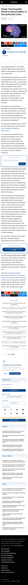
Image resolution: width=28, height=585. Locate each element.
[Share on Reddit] (11, 43)
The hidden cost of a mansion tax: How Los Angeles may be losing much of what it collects (13, 461)
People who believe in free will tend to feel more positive (13, 493)
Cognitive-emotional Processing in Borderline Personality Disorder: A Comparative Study (14, 337)
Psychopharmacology (8, 562)
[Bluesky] (17, 409)
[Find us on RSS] (11, 581)
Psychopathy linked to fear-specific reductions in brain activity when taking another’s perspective (14, 317)
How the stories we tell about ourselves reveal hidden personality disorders (13, 506)
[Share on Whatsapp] (14, 43)
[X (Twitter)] (11, 409)
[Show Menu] (1, 2)
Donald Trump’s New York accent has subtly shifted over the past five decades (13, 510)
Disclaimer (4, 568)
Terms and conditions (7, 572)
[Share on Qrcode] (8, 43)
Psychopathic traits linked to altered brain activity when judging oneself (14, 304)
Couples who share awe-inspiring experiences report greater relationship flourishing (13, 518)
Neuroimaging (5, 551)
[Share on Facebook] (25, 43)
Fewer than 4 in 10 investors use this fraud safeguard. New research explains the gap (12, 474)
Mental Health (12, 6)
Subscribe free (14, 390)
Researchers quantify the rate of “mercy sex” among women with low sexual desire (13, 432)
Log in (5, 373)
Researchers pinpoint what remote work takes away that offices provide (13, 469)
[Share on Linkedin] (19, 43)
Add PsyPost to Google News (14, 396)
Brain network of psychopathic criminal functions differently (14, 308)
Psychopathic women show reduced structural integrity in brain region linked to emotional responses (14, 312)
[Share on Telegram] (22, 43)
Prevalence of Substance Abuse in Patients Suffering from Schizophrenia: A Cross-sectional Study (14, 332)
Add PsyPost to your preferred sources (14, 249)
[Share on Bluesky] (20, 46)
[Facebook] (5, 409)
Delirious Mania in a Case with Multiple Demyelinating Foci (13, 342)
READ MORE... (19, 545)
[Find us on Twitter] (3, 581)
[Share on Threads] (7, 46)
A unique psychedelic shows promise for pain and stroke (13, 436)
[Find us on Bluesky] (18, 581)
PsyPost (14, 2)
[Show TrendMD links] (26, 354)
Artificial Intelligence (7, 557)
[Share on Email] (5, 43)
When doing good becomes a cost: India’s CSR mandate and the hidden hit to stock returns (13, 465)
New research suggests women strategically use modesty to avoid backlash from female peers (13, 441)
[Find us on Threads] (16, 581)
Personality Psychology (8, 553)
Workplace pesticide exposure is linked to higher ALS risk (12, 514)
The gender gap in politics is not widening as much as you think (13, 497)
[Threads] (5, 413)
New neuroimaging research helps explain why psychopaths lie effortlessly (14, 322)
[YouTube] (17, 413)
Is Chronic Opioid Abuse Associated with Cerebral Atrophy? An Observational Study (14, 327)
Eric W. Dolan (3, 18)
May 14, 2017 (11, 18)
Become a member (14, 373)
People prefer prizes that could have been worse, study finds (12, 478)
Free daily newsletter (14, 157)
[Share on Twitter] (2, 43)
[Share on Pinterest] (16, 43)
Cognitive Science (6, 560)
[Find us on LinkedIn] (6, 581)
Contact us (4, 565)
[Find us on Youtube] (13, 581)
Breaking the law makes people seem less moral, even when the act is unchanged (12, 445)
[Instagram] (11, 413)
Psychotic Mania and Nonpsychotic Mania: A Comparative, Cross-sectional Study (14, 346)
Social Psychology (6, 555)
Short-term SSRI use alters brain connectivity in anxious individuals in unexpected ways (14, 489)
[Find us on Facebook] (1, 581)
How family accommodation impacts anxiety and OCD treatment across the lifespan (13, 502)
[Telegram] (23, 413)
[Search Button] (26, 2)
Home (2, 6)
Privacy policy (5, 570)
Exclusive (6, 6)
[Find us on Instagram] (8, 581)
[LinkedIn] (23, 409)
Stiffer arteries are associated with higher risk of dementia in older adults (13, 528)
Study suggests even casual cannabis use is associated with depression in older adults (13, 450)
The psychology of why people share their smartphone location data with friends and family (12, 523)
